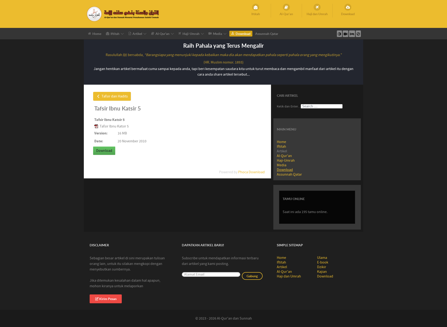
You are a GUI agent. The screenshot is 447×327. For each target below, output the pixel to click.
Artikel (282, 267)
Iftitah (281, 146)
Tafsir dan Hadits (114, 96)
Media (281, 165)
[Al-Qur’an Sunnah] (123, 14)
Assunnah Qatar (289, 174)
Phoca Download (251, 172)
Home (281, 142)
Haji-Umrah (286, 160)
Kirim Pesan (108, 299)
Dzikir (321, 267)
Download (285, 170)
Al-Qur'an (284, 156)
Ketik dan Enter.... (289, 106)
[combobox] (322, 106)
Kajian (322, 272)
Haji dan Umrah (289, 276)
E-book (322, 262)
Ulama (322, 258)
